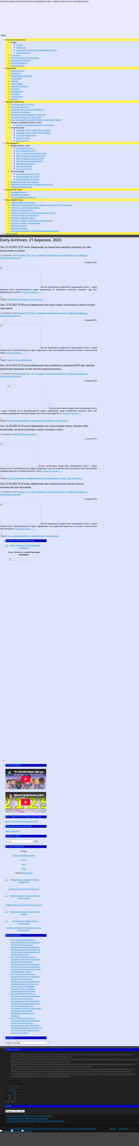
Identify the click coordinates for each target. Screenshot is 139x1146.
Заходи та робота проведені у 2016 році (35, 125)
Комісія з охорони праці (22, 210)
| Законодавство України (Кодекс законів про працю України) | (35, 1121)
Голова (19, 45)
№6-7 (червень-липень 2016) (29, 158)
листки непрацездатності (19, 420)
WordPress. (124, 1128)
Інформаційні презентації (23, 202)
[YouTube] (16, 1131)
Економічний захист (20, 194)
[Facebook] (5, 1131)
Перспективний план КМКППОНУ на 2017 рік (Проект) (36, 120)
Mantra (113, 1128)
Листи (34, 255)
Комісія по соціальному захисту (25, 207)
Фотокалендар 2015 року (27, 179)
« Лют (7, 1101)
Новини (14, 81)
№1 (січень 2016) (24, 169)
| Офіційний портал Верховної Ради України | (27, 1118)
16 (15, 1093)
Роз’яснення (16, 78)
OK (37, 841)
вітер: (24, 869)
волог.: (23, 860)
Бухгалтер (21, 47)
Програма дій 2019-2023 (22, 104)
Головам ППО (24, 255)
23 (15, 1096)
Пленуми (15, 94)
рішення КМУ (61, 420)
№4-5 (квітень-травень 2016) (29, 161)
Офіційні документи (27, 434)
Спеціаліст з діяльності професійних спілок (36, 50)
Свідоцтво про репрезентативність (27, 109)
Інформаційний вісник (21, 76)
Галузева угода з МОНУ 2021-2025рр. (33, 130)
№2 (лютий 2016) (24, 166)
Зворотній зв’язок (19, 63)
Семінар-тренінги (19, 86)
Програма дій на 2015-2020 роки (26, 117)
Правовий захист (19, 192)
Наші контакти (18, 65)
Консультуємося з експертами (25, 58)
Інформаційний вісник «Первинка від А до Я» (32, 184)
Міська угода (22, 140)
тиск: (24, 864)
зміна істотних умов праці (19, 360)
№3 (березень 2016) (25, 163)
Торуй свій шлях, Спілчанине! (25, 181)
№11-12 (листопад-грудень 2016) (31, 153)
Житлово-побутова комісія (23, 218)
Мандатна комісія (19, 228)
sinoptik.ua (28, 873)
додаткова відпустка (21, 536)
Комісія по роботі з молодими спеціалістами (31, 220)
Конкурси (15, 89)
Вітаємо (14, 99)
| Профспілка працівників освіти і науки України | (29, 1115)
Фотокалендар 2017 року (27, 174)
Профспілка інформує (77, 255)
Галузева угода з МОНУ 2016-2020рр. (33, 132)
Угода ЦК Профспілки (26, 135)
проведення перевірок (43, 420)
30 (15, 1099)
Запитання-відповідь (21, 60)
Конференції (17, 91)
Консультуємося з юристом (23, 197)
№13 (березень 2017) (26, 150)
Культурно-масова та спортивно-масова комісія (33, 212)
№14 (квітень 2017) (25, 148)
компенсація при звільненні (45, 536)
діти (9, 536)
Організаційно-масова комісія (25, 215)
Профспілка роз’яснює (10, 258)
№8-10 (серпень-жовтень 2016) (30, 156)
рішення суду (36, 299)
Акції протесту (17, 70)
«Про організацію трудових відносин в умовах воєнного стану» (36, 478)
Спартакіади (17, 83)
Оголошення (17, 96)
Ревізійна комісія (19, 225)
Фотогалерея (11, 233)
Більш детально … (32, 292)
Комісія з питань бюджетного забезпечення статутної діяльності (41, 205)
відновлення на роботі (18, 299)
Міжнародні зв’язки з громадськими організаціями (35, 231)
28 (10, 1099)
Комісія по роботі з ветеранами (25, 223)
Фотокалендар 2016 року (27, 176)
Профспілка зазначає (56, 255)
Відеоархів (16, 73)
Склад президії (23, 52)
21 (10, 1096)
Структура (15, 55)
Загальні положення (20, 112)
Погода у (23, 856)
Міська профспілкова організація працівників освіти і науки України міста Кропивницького (53, 1128)
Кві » (13, 1101)
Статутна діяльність (20, 107)
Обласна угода (23, 138)
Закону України (74, 478)
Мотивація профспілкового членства (28, 114)
